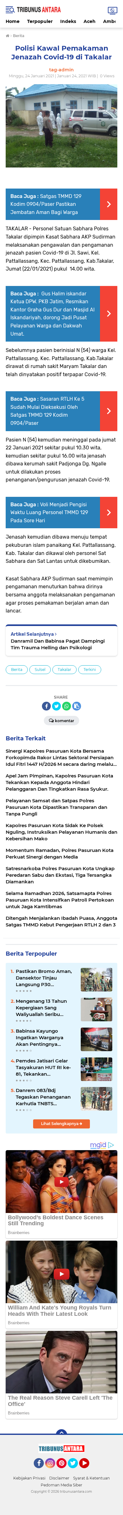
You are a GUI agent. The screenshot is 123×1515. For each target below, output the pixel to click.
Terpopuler (40, 21)
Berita (16, 669)
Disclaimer (59, 1478)
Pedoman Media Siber (61, 1485)
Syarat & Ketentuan (91, 1478)
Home (13, 21)
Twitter (76, 1471)
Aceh (90, 21)
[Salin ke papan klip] (76, 706)
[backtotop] (61, 1435)
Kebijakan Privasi (29, 1478)
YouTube (88, 1471)
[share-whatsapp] (66, 706)
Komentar (64, 720)
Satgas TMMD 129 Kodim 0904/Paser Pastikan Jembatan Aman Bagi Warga (45, 204)
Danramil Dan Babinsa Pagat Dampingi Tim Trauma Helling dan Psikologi (58, 644)
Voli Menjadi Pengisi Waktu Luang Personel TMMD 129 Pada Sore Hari (49, 513)
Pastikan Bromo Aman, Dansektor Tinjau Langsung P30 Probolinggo (44, 978)
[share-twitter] (56, 706)
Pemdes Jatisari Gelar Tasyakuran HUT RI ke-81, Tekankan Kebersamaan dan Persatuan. (43, 1067)
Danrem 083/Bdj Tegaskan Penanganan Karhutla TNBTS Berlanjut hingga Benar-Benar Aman (44, 1097)
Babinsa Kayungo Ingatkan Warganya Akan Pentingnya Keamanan (39, 1037)
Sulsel (40, 669)
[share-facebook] (46, 706)
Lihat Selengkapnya (60, 1123)
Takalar (64, 669)
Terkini (90, 669)
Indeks (68, 21)
